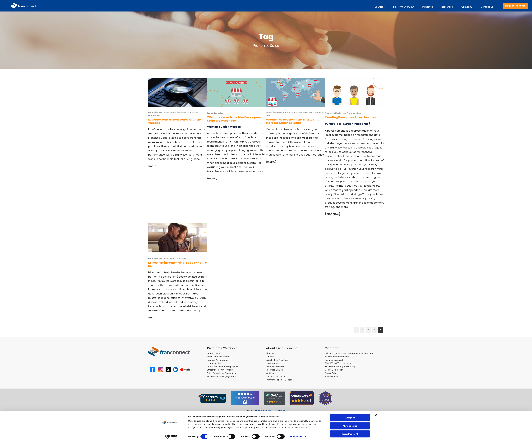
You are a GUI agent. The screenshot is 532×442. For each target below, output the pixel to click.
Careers (270, 356)
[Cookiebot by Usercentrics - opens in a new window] (170, 437)
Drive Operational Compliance (221, 373)
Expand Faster (214, 353)
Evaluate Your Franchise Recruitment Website (174, 121)
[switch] (231, 436)
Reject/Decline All (350, 434)
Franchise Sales (178, 112)
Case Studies (272, 363)
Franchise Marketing (158, 112)
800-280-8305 (332, 363)
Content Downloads (275, 376)
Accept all (350, 418)
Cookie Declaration (334, 369)
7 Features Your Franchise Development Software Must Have (235, 119)
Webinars (270, 373)
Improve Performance (218, 360)
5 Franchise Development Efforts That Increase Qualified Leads (293, 121)
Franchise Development (278, 112)
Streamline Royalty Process (220, 369)
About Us (270, 353)
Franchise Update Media (163, 137)
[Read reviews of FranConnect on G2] (245, 398)
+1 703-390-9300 (333, 366)
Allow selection (350, 426)
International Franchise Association (174, 133)
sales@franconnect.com (337, 356)
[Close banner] (376, 415)
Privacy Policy (331, 376)
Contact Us (487, 6)
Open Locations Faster (218, 356)
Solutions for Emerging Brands (221, 376)
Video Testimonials (275, 366)
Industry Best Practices (277, 360)
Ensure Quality (214, 363)
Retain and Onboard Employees (222, 366)
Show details (296, 436)
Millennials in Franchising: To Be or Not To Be (177, 264)
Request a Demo (515, 5)
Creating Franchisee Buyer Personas (351, 117)
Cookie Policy (331, 373)
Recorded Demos (274, 369)
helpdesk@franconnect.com (339, 353)
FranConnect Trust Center (279, 379)
